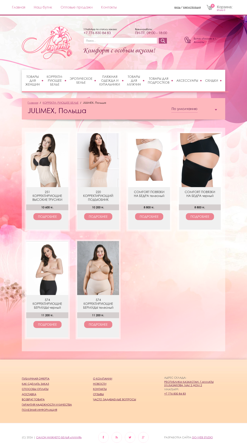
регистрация (192, 7)
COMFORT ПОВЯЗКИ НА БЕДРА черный (200, 194)
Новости (99, 383)
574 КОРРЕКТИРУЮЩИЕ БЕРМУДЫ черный (47, 303)
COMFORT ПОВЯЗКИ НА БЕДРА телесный (149, 194)
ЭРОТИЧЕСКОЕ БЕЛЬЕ (81, 80)
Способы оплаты (35, 389)
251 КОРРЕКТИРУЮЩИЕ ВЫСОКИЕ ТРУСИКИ (47, 196)
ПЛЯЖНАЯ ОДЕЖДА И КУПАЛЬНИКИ (109, 80)
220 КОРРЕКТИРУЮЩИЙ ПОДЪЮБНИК (98, 196)
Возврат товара (33, 399)
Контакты (109, 7)
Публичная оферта (35, 378)
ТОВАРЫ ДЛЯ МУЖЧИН (134, 80)
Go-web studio (202, 437)
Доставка (29, 394)
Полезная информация (39, 409)
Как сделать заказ (35, 383)
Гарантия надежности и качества (47, 404)
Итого (221, 10)
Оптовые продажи (77, 7)
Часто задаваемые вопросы (114, 399)
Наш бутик (43, 7)
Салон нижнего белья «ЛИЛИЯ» (59, 437)
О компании (102, 378)
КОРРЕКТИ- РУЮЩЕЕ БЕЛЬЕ (55, 80)
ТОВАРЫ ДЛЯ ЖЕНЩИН (32, 80)
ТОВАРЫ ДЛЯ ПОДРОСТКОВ (158, 80)
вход (177, 7)
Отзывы (98, 394)
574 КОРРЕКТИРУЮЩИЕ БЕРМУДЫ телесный (98, 303)
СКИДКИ (211, 80)
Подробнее (47, 217)
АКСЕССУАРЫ (187, 80)
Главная (18, 7)
